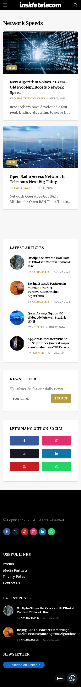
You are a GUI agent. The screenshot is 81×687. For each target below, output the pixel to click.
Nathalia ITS (41, 271)
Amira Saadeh (23, 188)
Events (8, 564)
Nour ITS (38, 327)
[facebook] (24, 440)
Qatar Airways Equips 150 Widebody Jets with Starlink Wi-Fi (47, 317)
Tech (12, 67)
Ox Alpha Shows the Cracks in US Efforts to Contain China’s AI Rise (49, 262)
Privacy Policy (14, 577)
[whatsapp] (51, 531)
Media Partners (15, 570)
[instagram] (56, 440)
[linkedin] (42, 531)
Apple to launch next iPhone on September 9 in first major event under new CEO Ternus (48, 343)
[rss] (56, 453)
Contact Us (11, 583)
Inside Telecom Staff (29, 98)
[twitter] (24, 453)
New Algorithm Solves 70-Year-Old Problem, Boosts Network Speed (38, 87)
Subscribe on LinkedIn (23, 665)
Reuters (38, 352)
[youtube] (24, 466)
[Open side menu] (5, 5)
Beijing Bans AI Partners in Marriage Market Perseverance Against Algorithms (47, 290)
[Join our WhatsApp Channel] (66, 678)
